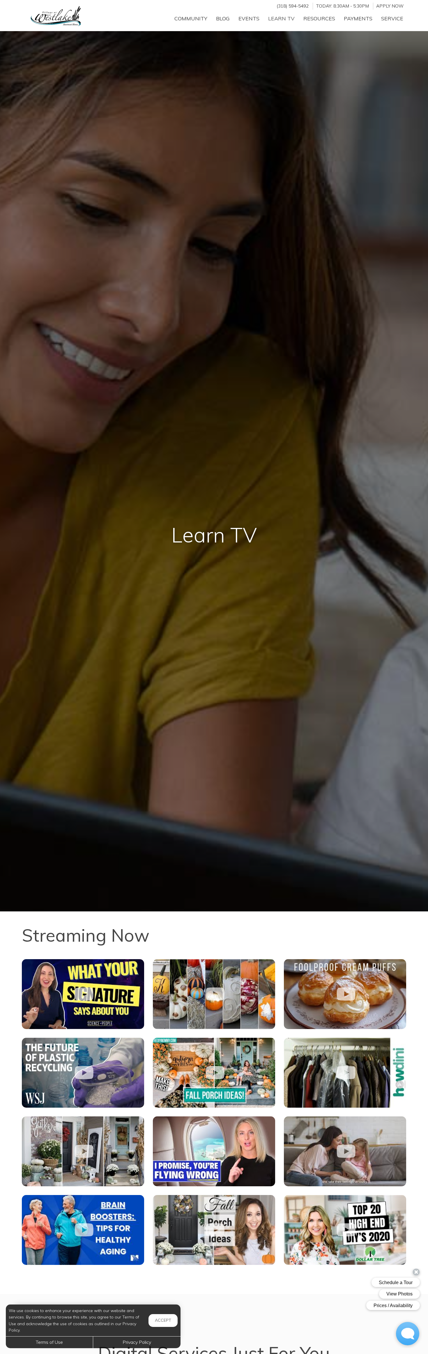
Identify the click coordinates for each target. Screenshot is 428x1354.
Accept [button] (163, 1320)
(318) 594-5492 (293, 6)
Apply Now (390, 6)
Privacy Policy (137, 1342)
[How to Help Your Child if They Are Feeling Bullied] (345, 1151)
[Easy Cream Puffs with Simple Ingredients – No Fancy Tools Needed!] (345, 994)
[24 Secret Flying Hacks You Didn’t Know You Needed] (214, 1151)
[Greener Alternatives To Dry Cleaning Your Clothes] (345, 1073)
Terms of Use (49, 1342)
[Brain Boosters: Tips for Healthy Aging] (83, 1230)
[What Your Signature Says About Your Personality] (83, 994)
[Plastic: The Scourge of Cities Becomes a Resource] (83, 1073)
